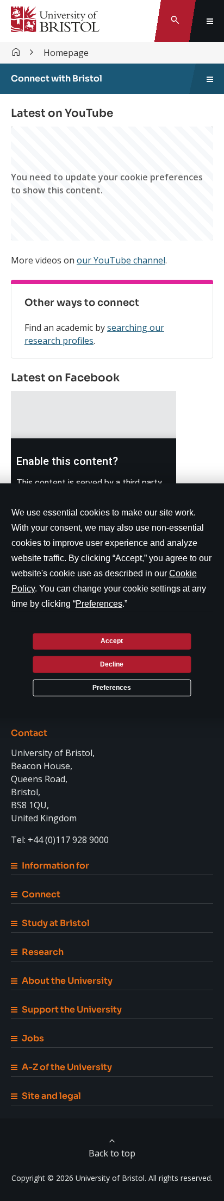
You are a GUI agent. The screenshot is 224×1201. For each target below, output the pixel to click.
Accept (112, 641)
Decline (111, 664)
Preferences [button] (99, 603)
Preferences (111, 687)
